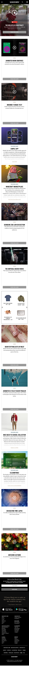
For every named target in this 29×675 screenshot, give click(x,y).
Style (3, 618)
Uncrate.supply (15, 647)
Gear (3, 617)
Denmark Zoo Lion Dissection (14, 225)
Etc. (3, 623)
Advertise (17, 640)
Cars (3, 619)
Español (4, 638)
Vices (3, 622)
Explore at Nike (14, 447)
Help (3, 634)
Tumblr (16, 632)
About (16, 638)
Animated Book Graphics (14, 60)
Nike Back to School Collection (14, 435)
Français (4, 639)
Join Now (14, 161)
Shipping (4, 630)
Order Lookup (5, 633)
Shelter (4, 621)
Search (22, 2)
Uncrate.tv (22, 647)
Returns (4, 629)
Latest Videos (18, 617)
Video (14, 57)
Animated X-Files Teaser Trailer (14, 391)
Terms (16, 643)
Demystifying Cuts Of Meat (14, 347)
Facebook (17, 629)
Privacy (16, 641)
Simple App (14, 149)
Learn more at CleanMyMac (14, 485)
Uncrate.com (7, 647)
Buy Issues (17, 622)
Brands (3, 628)
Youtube (17, 630)
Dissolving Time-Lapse (15, 511)
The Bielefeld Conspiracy (14, 25)
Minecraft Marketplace (14, 186)
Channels (17, 618)
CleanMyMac (14, 473)
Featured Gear (14, 146)
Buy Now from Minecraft (14, 199)
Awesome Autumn (14, 555)
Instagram (17, 628)
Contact (17, 639)
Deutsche (4, 640)
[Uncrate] (14, 2)
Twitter (16, 627)
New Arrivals (5, 627)
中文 (2, 643)
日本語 (3, 641)
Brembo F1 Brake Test (14, 105)
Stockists (17, 623)
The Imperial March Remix (14, 269)
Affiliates (4, 632)
